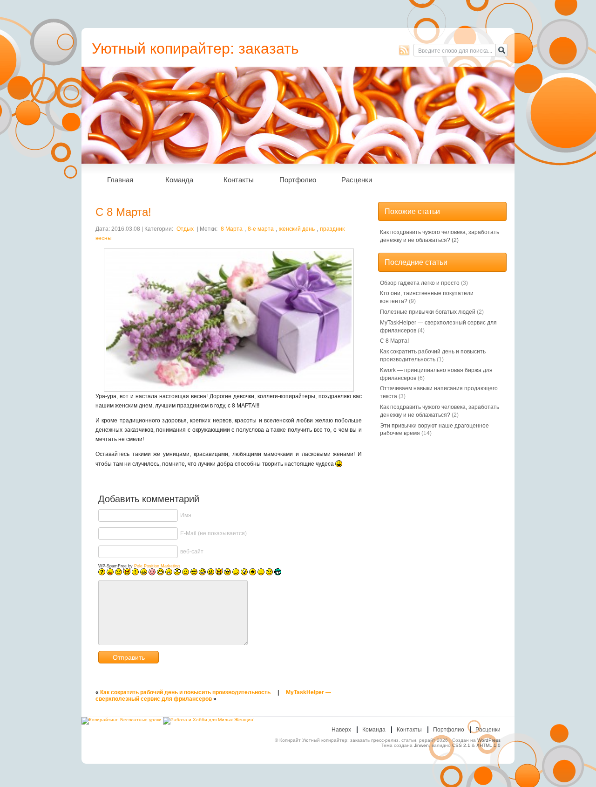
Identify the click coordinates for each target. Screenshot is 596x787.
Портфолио (297, 180)
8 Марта (232, 229)
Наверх (341, 729)
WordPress (489, 740)
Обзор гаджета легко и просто (420, 283)
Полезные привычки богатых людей (427, 312)
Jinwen (421, 745)
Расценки (356, 180)
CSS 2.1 (461, 745)
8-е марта (261, 229)
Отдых (185, 229)
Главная (120, 180)
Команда (179, 180)
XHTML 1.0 (488, 745)
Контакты (239, 180)
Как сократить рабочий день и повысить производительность (185, 692)
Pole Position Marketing (157, 566)
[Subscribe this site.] (404, 49)
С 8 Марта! (394, 341)
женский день (297, 229)
